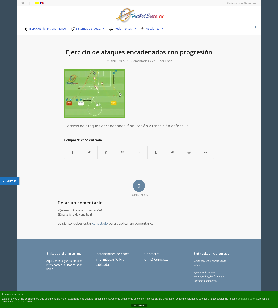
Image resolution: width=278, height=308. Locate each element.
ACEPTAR (139, 305)
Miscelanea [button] (152, 28)
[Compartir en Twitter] (89, 152)
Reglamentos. (123, 28)
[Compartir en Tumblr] (156, 152)
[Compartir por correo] (205, 152)
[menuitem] (255, 27)
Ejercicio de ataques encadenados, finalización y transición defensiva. (209, 276)
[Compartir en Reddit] (189, 152)
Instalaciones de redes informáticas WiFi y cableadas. (112, 259)
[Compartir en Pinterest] (122, 152)
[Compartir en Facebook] (72, 152)
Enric (168, 61)
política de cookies (248, 298)
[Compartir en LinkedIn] (139, 152)
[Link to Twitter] (23, 3)
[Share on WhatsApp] (106, 152)
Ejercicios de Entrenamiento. (48, 28)
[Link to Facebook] (29, 3)
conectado (100, 223)
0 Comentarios (139, 61)
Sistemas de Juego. (88, 28)
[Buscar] (255, 27)
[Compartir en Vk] (172, 152)
